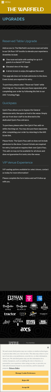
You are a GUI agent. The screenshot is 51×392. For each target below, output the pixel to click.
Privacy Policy (14, 368)
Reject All (25, 380)
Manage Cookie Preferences (25, 373)
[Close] (48, 347)
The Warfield (25, 9)
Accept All (25, 387)
